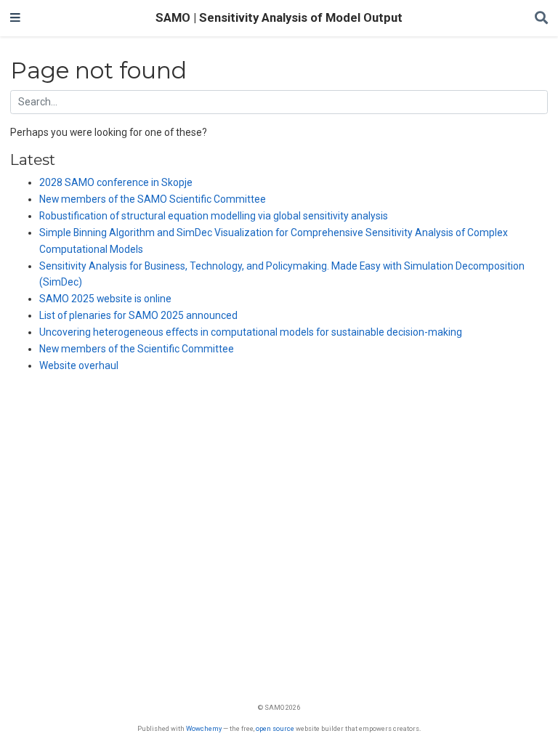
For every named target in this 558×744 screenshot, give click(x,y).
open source (275, 728)
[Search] (541, 18)
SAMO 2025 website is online (105, 298)
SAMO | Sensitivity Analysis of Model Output (279, 18)
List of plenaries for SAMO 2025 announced (138, 315)
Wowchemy (204, 728)
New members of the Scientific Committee (136, 349)
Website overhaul (78, 365)
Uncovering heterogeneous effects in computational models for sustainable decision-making (250, 332)
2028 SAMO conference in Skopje (116, 182)
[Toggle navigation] (15, 18)
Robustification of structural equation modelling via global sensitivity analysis (213, 216)
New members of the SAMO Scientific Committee (152, 199)
